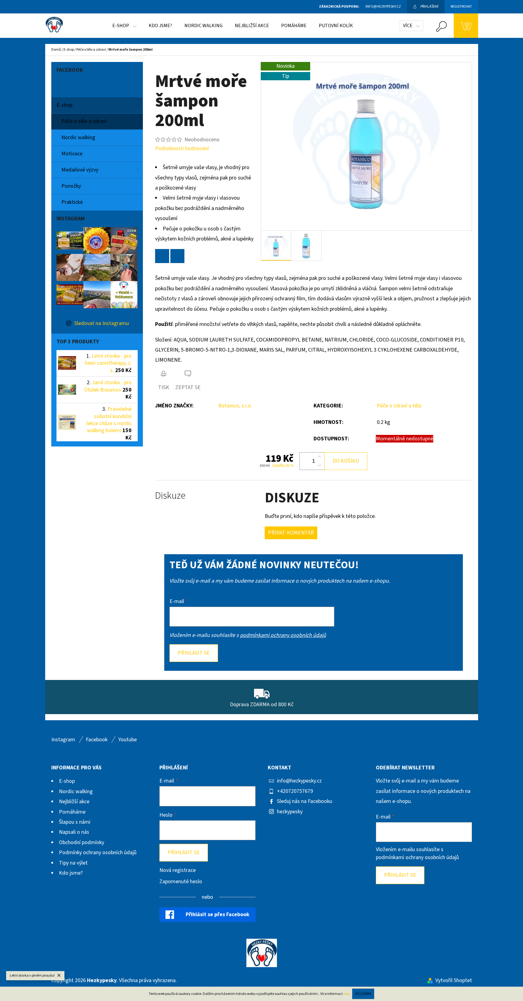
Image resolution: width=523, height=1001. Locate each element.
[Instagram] (465, 742)
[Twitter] (162, 256)
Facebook (96, 739)
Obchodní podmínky (81, 842)
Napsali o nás (74, 832)
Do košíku (345, 461)
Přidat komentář (291, 533)
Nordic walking (78, 137)
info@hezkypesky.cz (299, 781)
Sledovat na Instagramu (101, 323)
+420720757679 (295, 791)
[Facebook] (177, 256)
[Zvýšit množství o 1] (319, 457)
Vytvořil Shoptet (453, 980)
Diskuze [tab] (170, 495)
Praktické (72, 202)
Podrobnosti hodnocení (182, 148)
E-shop (64, 105)
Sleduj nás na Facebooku (304, 801)
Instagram (63, 739)
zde (346, 993)
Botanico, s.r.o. (235, 406)
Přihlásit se (194, 653)
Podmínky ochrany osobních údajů (97, 852)
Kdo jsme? (71, 873)
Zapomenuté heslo (180, 881)
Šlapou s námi (74, 822)
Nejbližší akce (74, 801)
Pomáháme (72, 812)
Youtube (127, 739)
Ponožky (71, 186)
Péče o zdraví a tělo (399, 406)
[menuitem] (124, 25)
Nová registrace (177, 870)
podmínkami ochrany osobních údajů (283, 635)
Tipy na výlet (73, 863)
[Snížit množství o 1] (319, 465)
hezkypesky (290, 811)
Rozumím (363, 993)
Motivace (71, 153)
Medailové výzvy (79, 170)
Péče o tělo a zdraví (83, 121)
